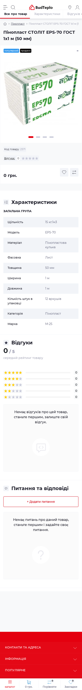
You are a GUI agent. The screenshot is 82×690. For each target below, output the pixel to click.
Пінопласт (18, 23)
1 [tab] (30, 137)
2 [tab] (38, 137)
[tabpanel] (41, 95)
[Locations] (70, 7)
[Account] (77, 7)
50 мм (49, 268)
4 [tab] (51, 137)
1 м (47, 278)
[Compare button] (74, 172)
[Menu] (5, 7)
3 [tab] (45, 137)
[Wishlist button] (64, 172)
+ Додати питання (41, 502)
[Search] (13, 7)
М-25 (48, 324)
